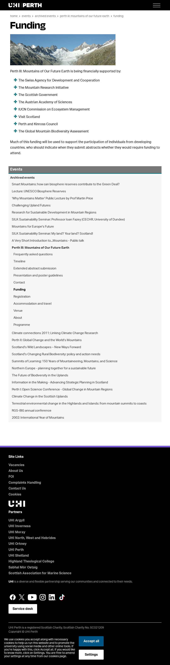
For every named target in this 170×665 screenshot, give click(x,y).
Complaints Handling (24, 482)
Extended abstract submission (34, 268)
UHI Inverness (19, 526)
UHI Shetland (18, 555)
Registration (21, 296)
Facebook (13, 597)
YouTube (32, 597)
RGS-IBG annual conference (31, 410)
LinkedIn (52, 597)
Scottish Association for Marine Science (39, 573)
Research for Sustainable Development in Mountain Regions (54, 212)
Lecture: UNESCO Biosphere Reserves (39, 191)
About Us (15, 470)
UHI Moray (16, 532)
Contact (19, 282)
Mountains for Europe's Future (33, 226)
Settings (91, 654)
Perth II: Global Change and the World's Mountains (47, 340)
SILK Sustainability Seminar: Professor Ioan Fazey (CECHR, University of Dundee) (68, 219)
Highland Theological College (31, 561)
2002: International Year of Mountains (38, 417)
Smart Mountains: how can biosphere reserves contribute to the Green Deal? (66, 184)
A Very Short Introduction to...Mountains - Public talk (48, 240)
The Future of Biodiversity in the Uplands (40, 375)
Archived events (45, 16)
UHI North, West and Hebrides (32, 538)
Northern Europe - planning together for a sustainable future (54, 368)
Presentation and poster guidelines (38, 275)
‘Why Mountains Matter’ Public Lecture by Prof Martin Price (52, 198)
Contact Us (17, 488)
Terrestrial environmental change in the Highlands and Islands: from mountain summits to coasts (79, 403)
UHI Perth (16, 549)
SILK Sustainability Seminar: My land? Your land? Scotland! (52, 233)
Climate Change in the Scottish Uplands (40, 396)
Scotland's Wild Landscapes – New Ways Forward (46, 347)
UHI (10, 581)
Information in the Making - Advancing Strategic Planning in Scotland (60, 382)
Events (26, 16)
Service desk (23, 608)
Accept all (91, 641)
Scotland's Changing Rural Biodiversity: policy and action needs (56, 354)
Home (14, 16)
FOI (11, 476)
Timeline (19, 261)
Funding (118, 16)
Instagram (43, 597)
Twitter (22, 597)
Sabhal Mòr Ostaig (23, 567)
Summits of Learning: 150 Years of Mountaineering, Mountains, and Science (65, 361)
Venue (18, 310)
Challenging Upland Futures (31, 205)
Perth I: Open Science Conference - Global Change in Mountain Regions (62, 389)
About (17, 317)
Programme (21, 324)
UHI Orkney (17, 543)
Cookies (14, 494)
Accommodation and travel (32, 303)
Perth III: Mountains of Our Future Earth (84, 16)
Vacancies (16, 465)
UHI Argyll (16, 520)
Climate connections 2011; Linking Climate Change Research (55, 333)
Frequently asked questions (33, 254)
